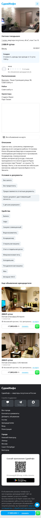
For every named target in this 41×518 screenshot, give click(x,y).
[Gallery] (20, 19)
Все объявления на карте (16, 137)
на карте (36, 321)
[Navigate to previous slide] (4, 19)
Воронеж (5, 80)
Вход (3, 426)
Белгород (5, 450)
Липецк (4, 441)
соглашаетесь (7, 508)
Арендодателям (8, 423)
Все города (6, 410)
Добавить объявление (10, 417)
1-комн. (5, 40)
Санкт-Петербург (8, 447)
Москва (4, 444)
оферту (31, 506)
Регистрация (7, 429)
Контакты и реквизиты (10, 413)
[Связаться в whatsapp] (38, 513)
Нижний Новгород (9, 437)
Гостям (4, 420)
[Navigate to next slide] (37, 19)
